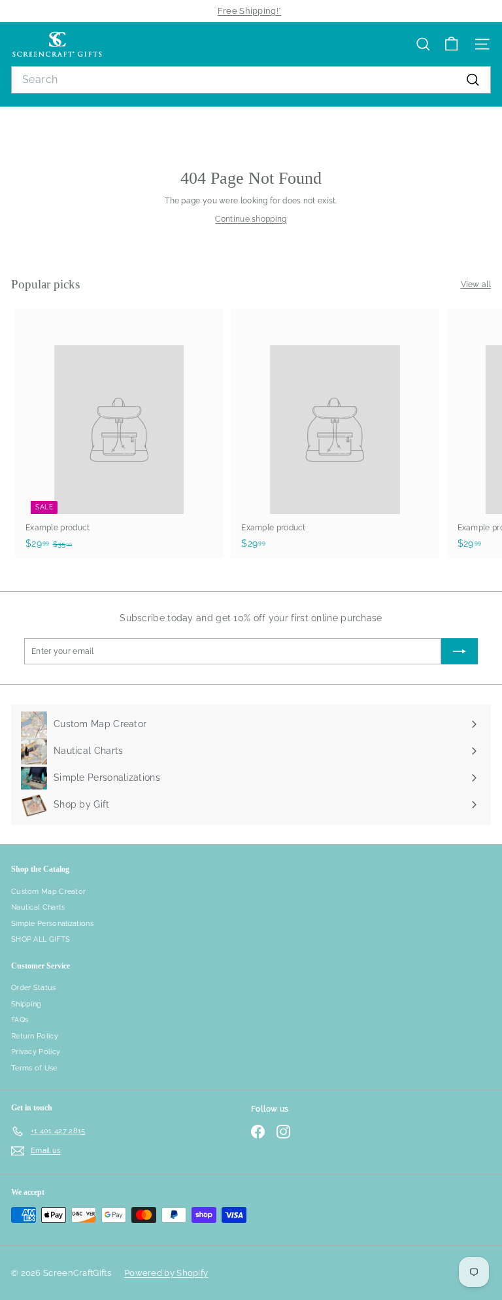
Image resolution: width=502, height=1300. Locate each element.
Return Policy (34, 1036)
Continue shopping (250, 219)
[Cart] (451, 44)
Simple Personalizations (52, 923)
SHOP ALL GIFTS (40, 939)
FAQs (19, 1020)
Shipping (26, 1004)
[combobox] (251, 80)
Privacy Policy (35, 1052)
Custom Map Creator (48, 891)
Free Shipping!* (250, 11)
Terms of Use (34, 1068)
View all (476, 284)
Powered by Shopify (166, 1273)
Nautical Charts (38, 907)
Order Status (33, 988)
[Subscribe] (459, 651)
